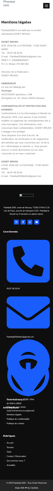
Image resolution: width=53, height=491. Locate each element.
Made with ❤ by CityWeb (26, 488)
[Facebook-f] (23, 222)
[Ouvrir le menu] (46, 6)
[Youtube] (36, 222)
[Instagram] (16, 222)
